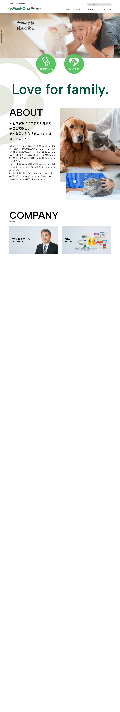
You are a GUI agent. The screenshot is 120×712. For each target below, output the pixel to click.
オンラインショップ (104, 9)
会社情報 (66, 9)
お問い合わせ (91, 9)
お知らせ (82, 9)
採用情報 (74, 9)
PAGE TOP (115, 689)
